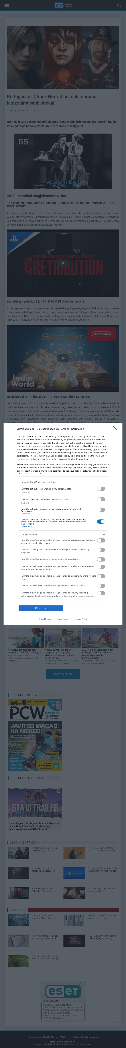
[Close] (116, 429)
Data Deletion (45, 619)
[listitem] (63, 482)
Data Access (63, 619)
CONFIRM (41, 608)
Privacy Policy (80, 619)
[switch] (101, 489)
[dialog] (63, 524)
